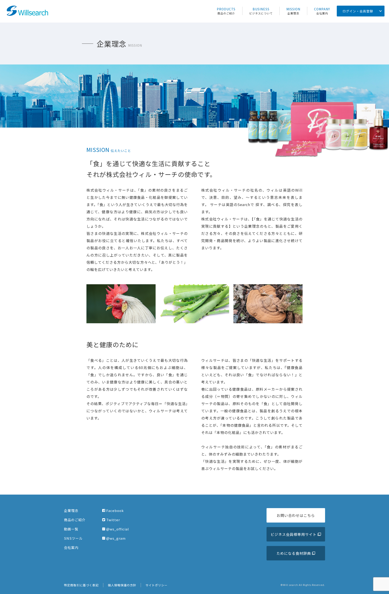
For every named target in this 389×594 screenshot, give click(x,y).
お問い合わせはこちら (296, 515)
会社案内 (71, 547)
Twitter (113, 519)
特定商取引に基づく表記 (81, 585)
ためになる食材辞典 (293, 553)
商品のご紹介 (75, 519)
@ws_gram (116, 538)
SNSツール (73, 538)
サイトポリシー (156, 585)
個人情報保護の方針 (122, 585)
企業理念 (71, 510)
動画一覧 (71, 529)
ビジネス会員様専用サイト (294, 534)
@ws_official (117, 529)
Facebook (115, 510)
